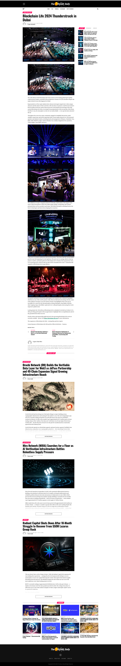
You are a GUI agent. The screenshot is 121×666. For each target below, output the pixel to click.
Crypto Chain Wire (31, 24)
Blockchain (62, 9)
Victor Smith (30, 378)
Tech (52, 9)
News (48, 9)
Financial (57, 9)
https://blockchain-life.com (51, 318)
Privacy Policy (57, 658)
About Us (51, 658)
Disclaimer (64, 658)
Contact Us (69, 658)
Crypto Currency (70, 9)
